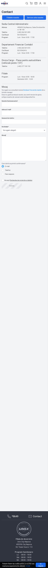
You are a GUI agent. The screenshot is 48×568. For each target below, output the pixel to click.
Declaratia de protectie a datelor (21, 180)
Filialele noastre (13, 18)
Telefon (7, 170)
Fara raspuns (9, 174)
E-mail (7, 166)
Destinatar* (5, 127)
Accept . (18, 180)
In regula (40, 565)
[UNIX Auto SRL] (24, 529)
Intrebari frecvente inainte (32, 90)
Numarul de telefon (8, 118)
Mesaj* (4, 135)
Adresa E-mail (6, 109)
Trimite (11, 186)
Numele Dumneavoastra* (10, 101)
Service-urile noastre (35, 18)
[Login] (40, 3)
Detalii (28, 566)
